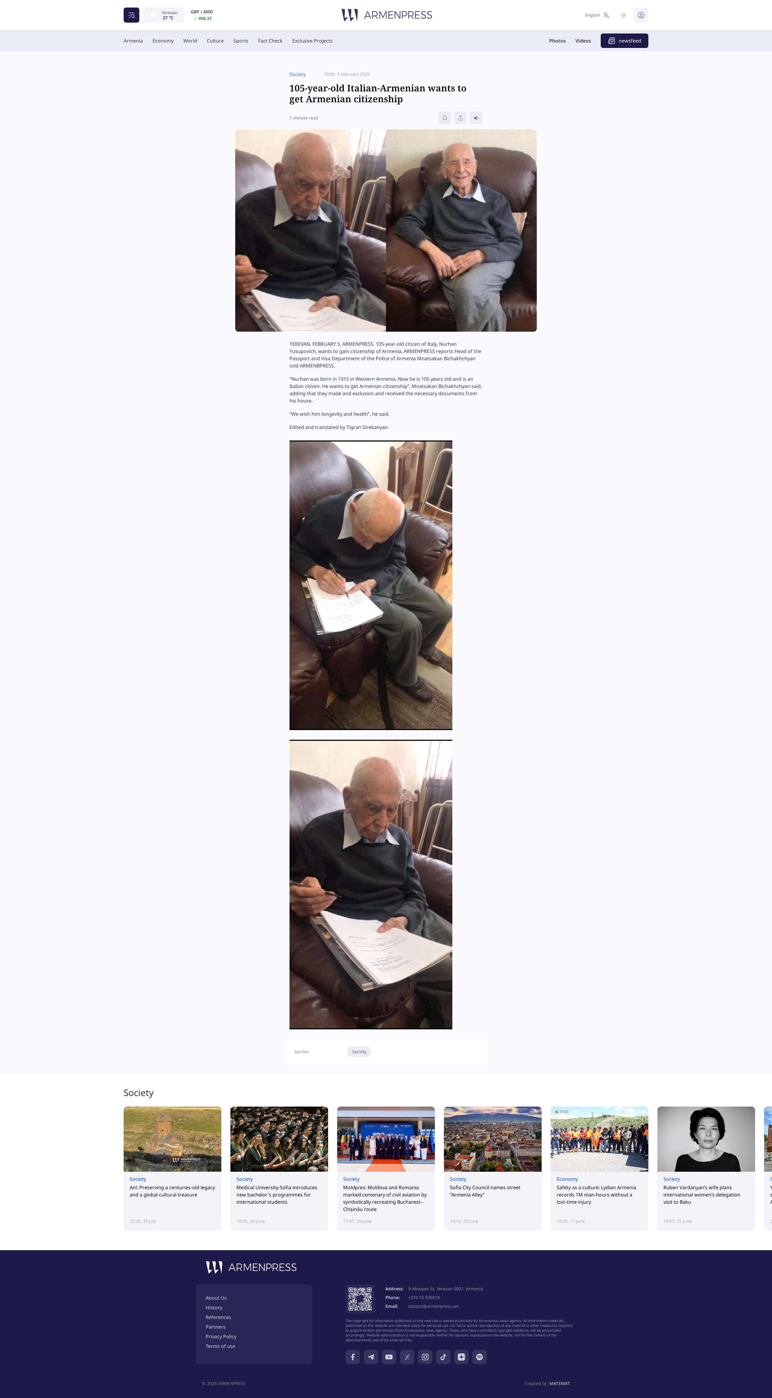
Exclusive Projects (312, 40)
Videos (583, 40)
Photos (557, 40)
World (190, 40)
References (218, 1317)
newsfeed (630, 40)
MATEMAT (559, 1383)
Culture (215, 40)
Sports (240, 40)
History (214, 1307)
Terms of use (220, 1346)
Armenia (133, 40)
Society (359, 1051)
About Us (216, 1298)
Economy (163, 40)
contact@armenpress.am (433, 1306)
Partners (216, 1326)
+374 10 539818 (424, 1297)
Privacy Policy (221, 1336)
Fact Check (270, 40)
